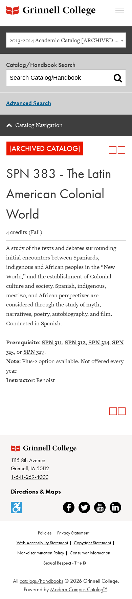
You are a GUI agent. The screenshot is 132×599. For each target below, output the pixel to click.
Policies (44, 533)
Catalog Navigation (39, 125)
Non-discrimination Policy (40, 553)
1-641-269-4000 (29, 476)
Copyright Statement (92, 543)
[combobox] (66, 40)
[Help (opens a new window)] (121, 150)
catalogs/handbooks (41, 580)
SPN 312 (75, 342)
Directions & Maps (36, 491)
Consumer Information (90, 553)
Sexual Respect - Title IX (64, 563)
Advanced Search (28, 103)
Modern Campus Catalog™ (78, 589)
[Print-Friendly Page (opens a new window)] (112, 150)
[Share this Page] (104, 150)
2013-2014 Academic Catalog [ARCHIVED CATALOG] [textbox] (67, 40)
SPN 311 (52, 342)
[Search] (118, 78)
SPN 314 (98, 342)
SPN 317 (33, 352)
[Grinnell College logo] (51, 10)
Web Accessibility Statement (42, 543)
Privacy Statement (73, 533)
